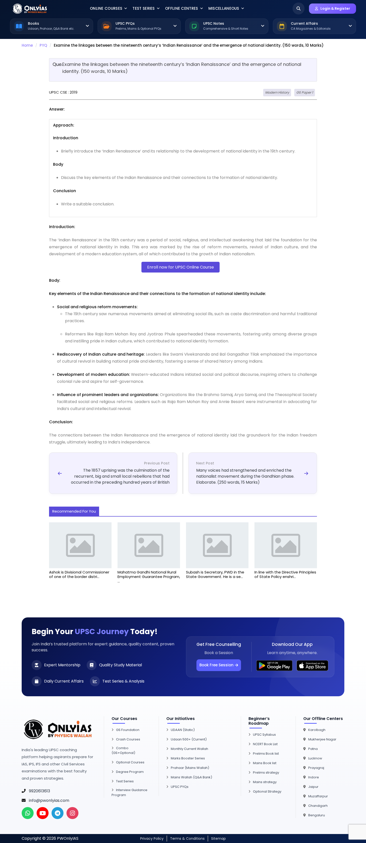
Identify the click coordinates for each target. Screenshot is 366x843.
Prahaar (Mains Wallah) (190, 767)
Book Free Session (216, 665)
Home (27, 45)
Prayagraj (316, 767)
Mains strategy (265, 782)
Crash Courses (128, 739)
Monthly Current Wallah (189, 748)
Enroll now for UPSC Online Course (180, 267)
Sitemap (218, 838)
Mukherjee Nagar (322, 739)
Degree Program (130, 771)
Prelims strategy (266, 772)
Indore (313, 777)
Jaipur (313, 786)
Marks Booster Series (188, 758)
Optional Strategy (267, 791)
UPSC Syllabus (264, 734)
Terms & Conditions (187, 838)
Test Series (143, 8)
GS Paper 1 (304, 92)
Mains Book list (264, 763)
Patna (313, 748)
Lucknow (315, 758)
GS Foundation (127, 729)
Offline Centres (181, 8)
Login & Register (335, 8)
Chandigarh (318, 805)
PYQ (43, 45)
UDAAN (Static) (183, 729)
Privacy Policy (152, 838)
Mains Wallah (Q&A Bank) (191, 777)
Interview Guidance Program (129, 792)
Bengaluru (316, 815)
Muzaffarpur (318, 796)
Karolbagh (316, 729)
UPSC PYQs (179, 786)
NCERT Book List (265, 744)
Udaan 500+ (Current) (189, 739)
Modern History (277, 92)
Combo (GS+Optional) (123, 750)
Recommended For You (74, 511)
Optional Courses (130, 762)
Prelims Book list (266, 753)
